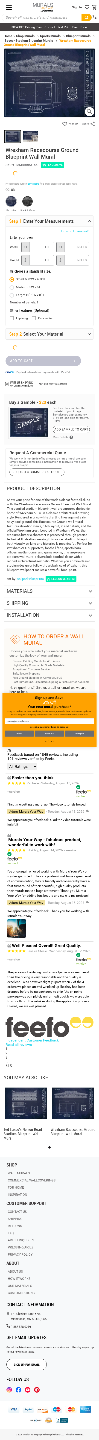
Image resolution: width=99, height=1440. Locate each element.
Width (14, 247)
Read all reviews (19, 1044)
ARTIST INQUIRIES (21, 1240)
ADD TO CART (21, 360)
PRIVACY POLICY (20, 1254)
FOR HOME (16, 1187)
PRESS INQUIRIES (20, 1247)
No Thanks (50, 741)
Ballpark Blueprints (30, 579)
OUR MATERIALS (20, 1286)
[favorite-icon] (87, 7)
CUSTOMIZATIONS (21, 1293)
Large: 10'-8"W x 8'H (30, 295)
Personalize (45, 318)
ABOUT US (15, 1271)
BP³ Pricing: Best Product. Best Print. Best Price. (49, 27)
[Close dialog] (93, 696)
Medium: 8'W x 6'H (28, 287)
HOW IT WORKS (19, 1278)
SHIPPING (15, 1219)
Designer (80, 734)
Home (19, 734)
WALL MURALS (19, 1173)
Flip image (22, 318)
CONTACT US (17, 1211)
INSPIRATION (17, 1194)
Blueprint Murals (78, 36)
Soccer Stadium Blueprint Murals (29, 40)
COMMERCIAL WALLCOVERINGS (31, 1180)
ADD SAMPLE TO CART (71, 429)
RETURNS (15, 1226)
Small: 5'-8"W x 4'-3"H (30, 279)
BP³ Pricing (33, 183)
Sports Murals (50, 36)
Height (14, 260)
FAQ (11, 1233)
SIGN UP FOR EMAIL (27, 1364)
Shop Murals (25, 36)
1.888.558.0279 (21, 1326)
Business (49, 734)
